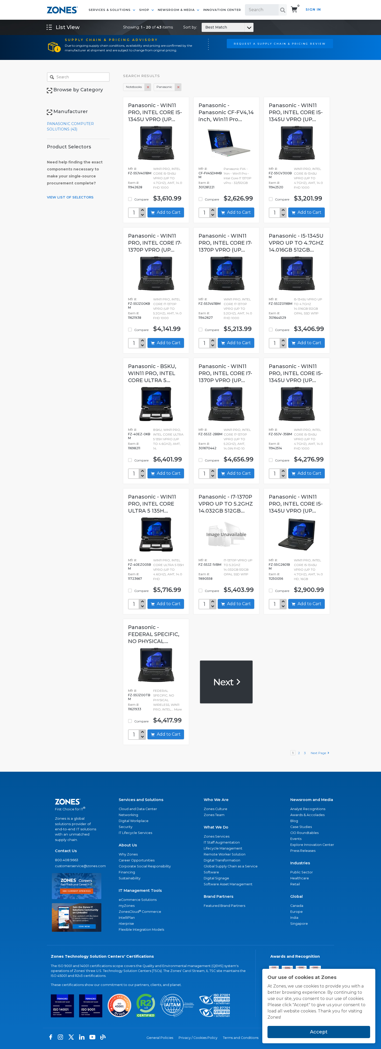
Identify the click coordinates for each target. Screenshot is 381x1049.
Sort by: (205, 27)
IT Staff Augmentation (222, 842)
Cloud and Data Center (138, 809)
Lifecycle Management (223, 848)
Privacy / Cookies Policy (198, 1038)
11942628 (135, 187)
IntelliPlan (127, 918)
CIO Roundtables (304, 833)
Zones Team (214, 815)
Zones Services (216, 836)
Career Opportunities (136, 860)
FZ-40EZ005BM (139, 566)
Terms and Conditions (240, 1038)
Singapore (299, 924)
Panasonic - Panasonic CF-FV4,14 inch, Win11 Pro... (226, 112)
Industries (300, 863)
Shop (144, 10)
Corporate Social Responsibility (145, 866)
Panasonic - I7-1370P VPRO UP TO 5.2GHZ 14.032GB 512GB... (226, 504)
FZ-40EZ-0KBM (139, 436)
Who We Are (216, 799)
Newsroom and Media (311, 799)
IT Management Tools (140, 890)
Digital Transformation (222, 860)
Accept (319, 1032)
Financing (127, 872)
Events (295, 839)
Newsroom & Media (177, 10)
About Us (128, 845)
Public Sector (301, 872)
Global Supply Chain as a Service (231, 866)
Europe (296, 912)
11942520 (276, 187)
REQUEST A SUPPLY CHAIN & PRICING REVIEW (280, 43)
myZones (127, 906)
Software (211, 872)
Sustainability (129, 878)
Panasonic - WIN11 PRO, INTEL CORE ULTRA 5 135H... (152, 504)
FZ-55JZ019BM (280, 304)
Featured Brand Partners (224, 906)
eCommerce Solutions (138, 900)
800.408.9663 (66, 860)
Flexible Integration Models (141, 929)
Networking (128, 815)
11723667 (135, 579)
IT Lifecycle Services (135, 833)
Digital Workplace (134, 821)
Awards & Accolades (307, 815)
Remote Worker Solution (224, 854)
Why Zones (128, 854)
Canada (296, 906)
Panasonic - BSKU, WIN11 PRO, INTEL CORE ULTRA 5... (152, 373)
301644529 (277, 318)
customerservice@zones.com (76, 866)
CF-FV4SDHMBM (210, 175)
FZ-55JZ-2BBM (210, 434)
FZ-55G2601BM (279, 566)
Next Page (319, 753)
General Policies (159, 1038)
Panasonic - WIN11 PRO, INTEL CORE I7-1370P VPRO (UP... (155, 243)
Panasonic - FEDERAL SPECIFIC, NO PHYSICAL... (153, 634)
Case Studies (301, 827)
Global (296, 896)
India (294, 918)
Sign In (313, 9)
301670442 (207, 448)
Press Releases (302, 851)
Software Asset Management (228, 884)
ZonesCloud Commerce (140, 911)
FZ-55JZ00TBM (139, 697)
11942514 (275, 448)
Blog (294, 821)
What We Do (216, 827)
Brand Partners (218, 896)
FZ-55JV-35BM (280, 434)
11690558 (206, 579)
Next (224, 681)
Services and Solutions (141, 799)
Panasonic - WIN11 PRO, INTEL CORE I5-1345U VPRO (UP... (155, 112)
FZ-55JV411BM (210, 304)
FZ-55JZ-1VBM (210, 565)
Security (125, 827)
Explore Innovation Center (312, 845)
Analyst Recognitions (307, 809)
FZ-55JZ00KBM (139, 305)
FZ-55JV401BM (139, 173)
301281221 (206, 187)
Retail (295, 884)
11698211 (134, 448)
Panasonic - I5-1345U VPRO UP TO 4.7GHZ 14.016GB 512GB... (296, 243)
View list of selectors (70, 197)
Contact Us (66, 850)
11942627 (206, 318)
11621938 (134, 318)
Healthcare (299, 878)
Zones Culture (215, 809)
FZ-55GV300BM (280, 175)
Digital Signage (216, 878)
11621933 (134, 709)
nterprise (126, 924)
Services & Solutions (110, 10)
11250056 (276, 579)
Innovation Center (222, 10)
